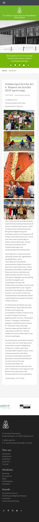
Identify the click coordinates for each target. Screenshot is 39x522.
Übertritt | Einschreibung (23, 56)
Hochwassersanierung (19, 61)
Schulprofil (6, 454)
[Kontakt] (24, 65)
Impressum (6, 498)
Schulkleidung (7, 481)
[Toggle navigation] (4, 3)
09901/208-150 (9, 440)
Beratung (10, 56)
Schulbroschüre (13, 58)
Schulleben (6, 459)
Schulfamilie (6, 456)
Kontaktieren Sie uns (10, 493)
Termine (5, 464)
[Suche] (28, 65)
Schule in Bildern (25, 58)
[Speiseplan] (15, 65)
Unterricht (6, 461)
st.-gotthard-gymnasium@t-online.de (18, 443)
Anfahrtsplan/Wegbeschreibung (14, 496)
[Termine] (19, 65)
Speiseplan (6, 484)
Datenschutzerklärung (10, 501)
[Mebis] (11, 65)
